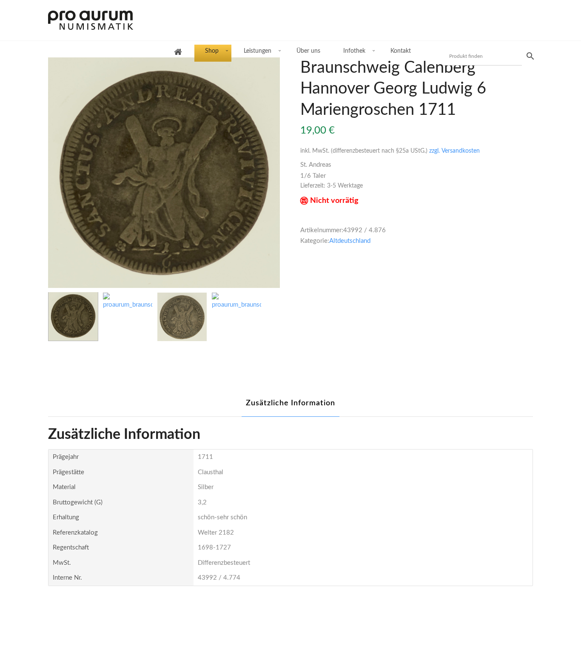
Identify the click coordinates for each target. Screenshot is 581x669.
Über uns (308, 51)
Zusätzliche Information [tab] (290, 403)
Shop (212, 51)
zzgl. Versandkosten (454, 151)
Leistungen (257, 51)
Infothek (354, 51)
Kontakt (400, 51)
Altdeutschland (349, 241)
